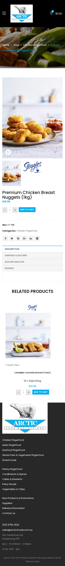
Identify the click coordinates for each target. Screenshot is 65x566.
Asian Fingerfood (11, 445)
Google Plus (24, 238)
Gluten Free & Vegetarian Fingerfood (23, 455)
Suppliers (7, 503)
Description (12, 249)
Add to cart (27, 209)
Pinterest (18, 238)
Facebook (5, 238)
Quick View (13, 365)
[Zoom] (8, 152)
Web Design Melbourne (46, 558)
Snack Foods (9, 460)
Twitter (12, 238)
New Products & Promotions (18, 498)
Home (5, 45)
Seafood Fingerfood (13, 450)
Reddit (37, 238)
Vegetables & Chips (13, 489)
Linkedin (31, 238)
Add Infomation (14, 261)
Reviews (9, 268)
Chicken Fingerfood (34, 45)
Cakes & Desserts (12, 479)
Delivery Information (13, 508)
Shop (16, 45)
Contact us (8, 513)
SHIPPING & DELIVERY (16, 255)
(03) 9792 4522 (10, 524)
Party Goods (9, 484)
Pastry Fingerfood (12, 469)
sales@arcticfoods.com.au (17, 529)
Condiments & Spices (14, 474)
